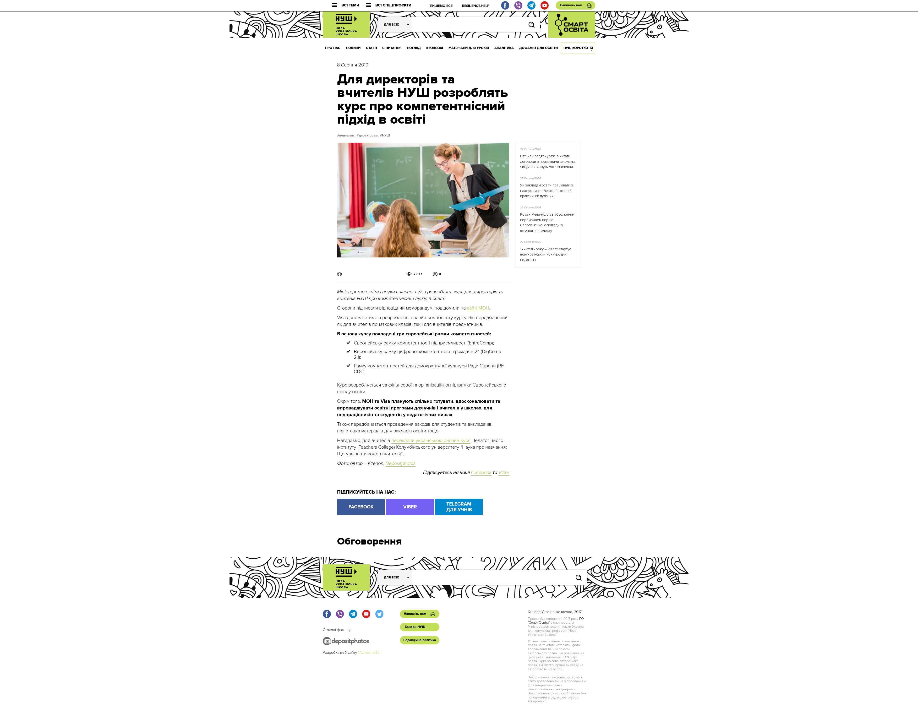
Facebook (481, 472)
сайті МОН (478, 308)
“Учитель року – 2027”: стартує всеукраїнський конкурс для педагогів (545, 254)
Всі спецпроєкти (393, 5)
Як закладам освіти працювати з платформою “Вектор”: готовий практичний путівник (546, 190)
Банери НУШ (415, 627)
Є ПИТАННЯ (391, 48)
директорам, (369, 135)
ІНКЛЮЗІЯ (434, 48)
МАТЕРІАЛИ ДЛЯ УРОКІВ (468, 48)
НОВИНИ (353, 48)
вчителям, (347, 135)
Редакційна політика (419, 640)
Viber (503, 472)
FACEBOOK (361, 507)
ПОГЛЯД (414, 48)
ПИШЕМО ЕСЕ (441, 6)
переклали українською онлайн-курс (430, 440)
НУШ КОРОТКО (575, 48)
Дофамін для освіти (538, 48)
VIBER (410, 507)
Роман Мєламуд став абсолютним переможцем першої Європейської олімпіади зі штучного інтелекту (547, 222)
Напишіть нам (571, 5)
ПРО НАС (332, 48)
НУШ (386, 135)
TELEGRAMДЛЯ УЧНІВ (459, 507)
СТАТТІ (371, 48)
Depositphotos (400, 463)
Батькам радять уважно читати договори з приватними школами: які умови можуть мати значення (547, 161)
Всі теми (350, 5)
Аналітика (504, 48)
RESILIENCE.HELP (475, 6)
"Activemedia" (369, 652)
